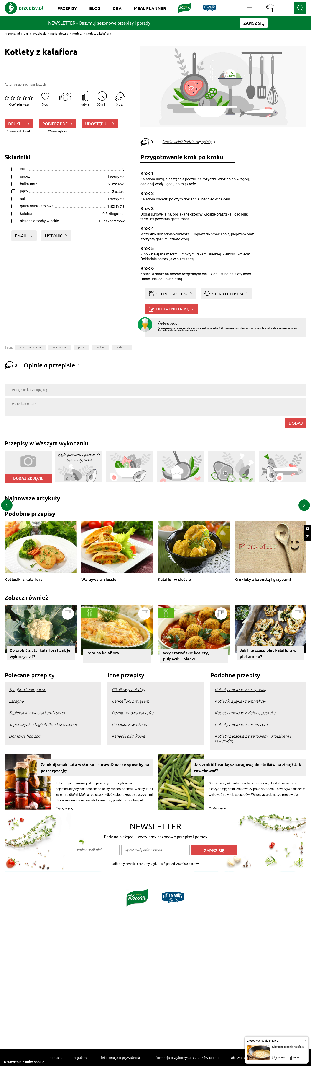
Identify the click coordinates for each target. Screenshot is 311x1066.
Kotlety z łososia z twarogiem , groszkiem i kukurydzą (253, 738)
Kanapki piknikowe (128, 735)
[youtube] (307, 529)
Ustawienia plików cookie (24, 1062)
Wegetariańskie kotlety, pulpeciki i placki (186, 655)
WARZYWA (59, 347)
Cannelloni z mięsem (130, 701)
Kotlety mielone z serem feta (241, 724)
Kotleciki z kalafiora (24, 579)
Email (21, 235)
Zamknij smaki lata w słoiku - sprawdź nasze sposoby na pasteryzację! (95, 767)
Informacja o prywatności (121, 1057)
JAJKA (81, 347)
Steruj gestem (171, 293)
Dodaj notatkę (172, 308)
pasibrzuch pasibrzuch (30, 84)
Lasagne (16, 701)
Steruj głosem (227, 293)
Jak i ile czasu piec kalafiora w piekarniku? (268, 653)
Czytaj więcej (64, 808)
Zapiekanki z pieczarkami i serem (38, 712)
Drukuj (16, 123)
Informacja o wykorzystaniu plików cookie (186, 1057)
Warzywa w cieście (98, 579)
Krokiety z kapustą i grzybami (263, 579)
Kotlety (77, 33)
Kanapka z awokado (129, 724)
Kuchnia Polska (30, 347)
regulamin (81, 1057)
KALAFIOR (122, 347)
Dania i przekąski (35, 33)
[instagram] (307, 537)
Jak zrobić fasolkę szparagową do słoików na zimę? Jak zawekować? (247, 767)
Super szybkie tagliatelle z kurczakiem (43, 724)
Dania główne (59, 33)
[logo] (24, 8)
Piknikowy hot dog (128, 689)
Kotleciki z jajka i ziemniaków (240, 701)
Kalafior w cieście (174, 579)
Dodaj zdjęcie (28, 478)
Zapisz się (214, 850)
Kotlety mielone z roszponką (240, 689)
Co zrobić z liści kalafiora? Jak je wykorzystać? (40, 653)
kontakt (56, 1057)
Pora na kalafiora (103, 652)
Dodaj (296, 423)
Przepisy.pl (12, 33)
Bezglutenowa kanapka (132, 712)
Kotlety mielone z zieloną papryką (245, 712)
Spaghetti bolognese (27, 689)
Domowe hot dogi (25, 735)
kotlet (101, 347)
